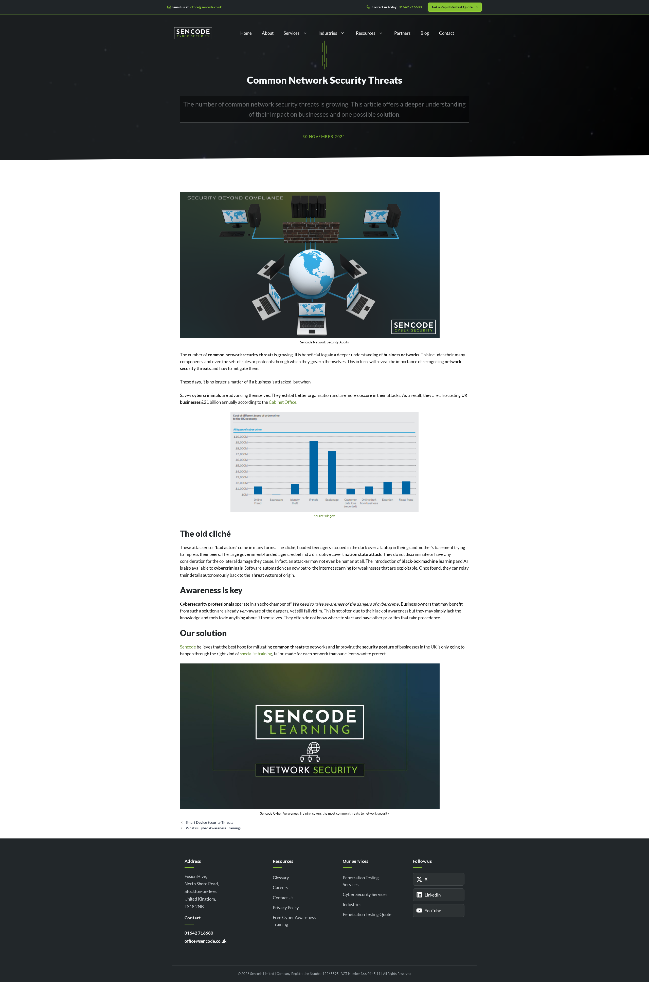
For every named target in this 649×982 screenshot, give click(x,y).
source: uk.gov (324, 516)
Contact (446, 33)
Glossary (281, 877)
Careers (280, 887)
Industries (327, 33)
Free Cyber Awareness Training (294, 921)
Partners (402, 33)
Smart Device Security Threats (209, 822)
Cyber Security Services (365, 894)
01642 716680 (199, 933)
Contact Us (283, 897)
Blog (425, 33)
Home (246, 33)
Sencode (188, 647)
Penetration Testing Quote (367, 914)
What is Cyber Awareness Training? (213, 828)
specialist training (256, 653)
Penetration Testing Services (361, 881)
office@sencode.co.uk (205, 941)
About (268, 33)
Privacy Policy (286, 907)
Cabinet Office (282, 402)
